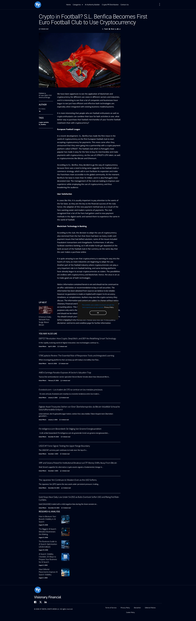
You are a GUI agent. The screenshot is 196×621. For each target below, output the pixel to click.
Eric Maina (42, 109)
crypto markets (44, 122)
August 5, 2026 (43, 565)
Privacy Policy (109, 307)
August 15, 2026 (43, 525)
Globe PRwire (42, 346)
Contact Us (125, 5)
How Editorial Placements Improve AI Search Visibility (48, 572)
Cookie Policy (130, 612)
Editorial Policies (150, 608)
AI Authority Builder (92, 5)
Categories (77, 5)
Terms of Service (111, 608)
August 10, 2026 (43, 550)
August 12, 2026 (43, 537)
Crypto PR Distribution (110, 5)
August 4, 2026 (43, 578)
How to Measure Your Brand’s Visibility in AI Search (47, 519)
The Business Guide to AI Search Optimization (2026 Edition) (48, 544)
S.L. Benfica (42, 124)
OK (98, 313)
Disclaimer (137, 608)
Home (68, 5)
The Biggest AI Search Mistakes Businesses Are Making (47, 532)
